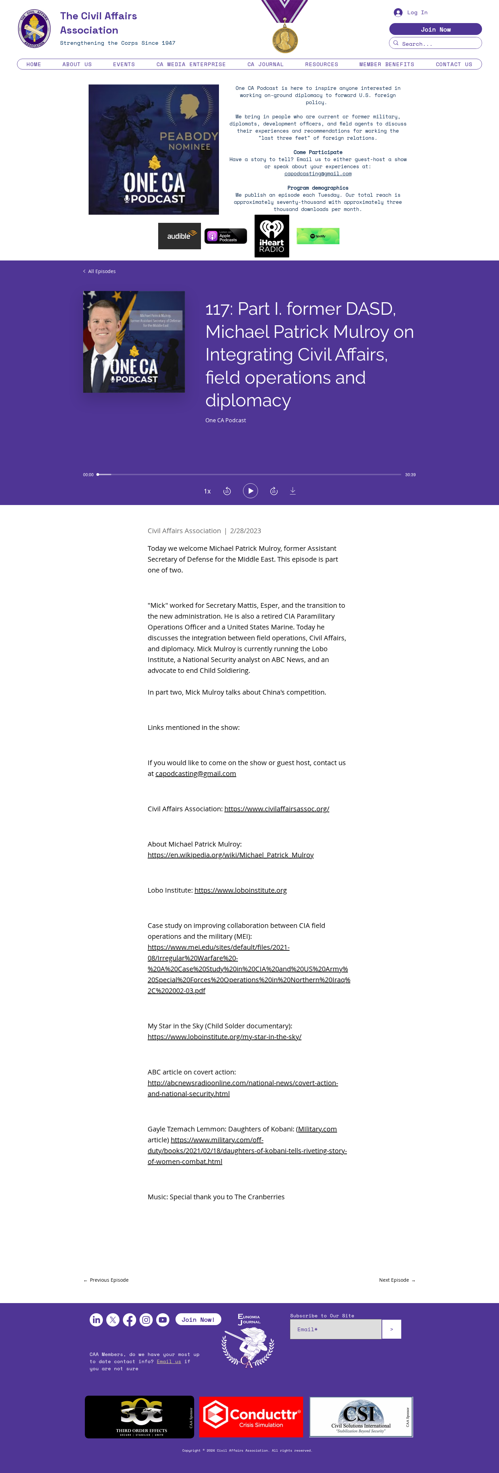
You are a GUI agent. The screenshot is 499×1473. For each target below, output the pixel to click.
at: (365, 166)
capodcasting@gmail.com (318, 173)
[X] (112, 1319)
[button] (77, 64)
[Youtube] (162, 1319)
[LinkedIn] (96, 1319)
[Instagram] (146, 1319)
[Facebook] (129, 1319)
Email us (169, 1361)
